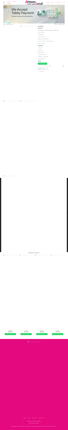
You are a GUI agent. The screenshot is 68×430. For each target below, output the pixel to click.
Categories (9, 3)
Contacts (47, 2)
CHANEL (10, 330)
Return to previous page (60, 24)
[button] (42, 63)
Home (4, 24)
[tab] (51, 71)
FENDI (41, 330)
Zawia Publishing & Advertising (47, 426)
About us (14, 1)
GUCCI (26, 330)
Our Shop (8, 1)
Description (42, 71)
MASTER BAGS (10, 24)
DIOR (58, 330)
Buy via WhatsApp (43, 63)
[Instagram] (3, 2)
